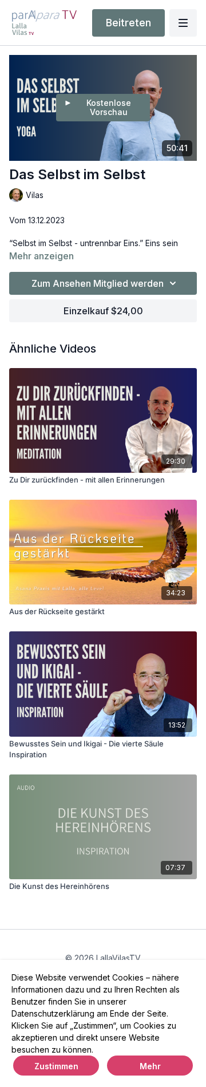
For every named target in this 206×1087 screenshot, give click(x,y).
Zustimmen (56, 1066)
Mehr (150, 1066)
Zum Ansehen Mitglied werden (97, 283)
